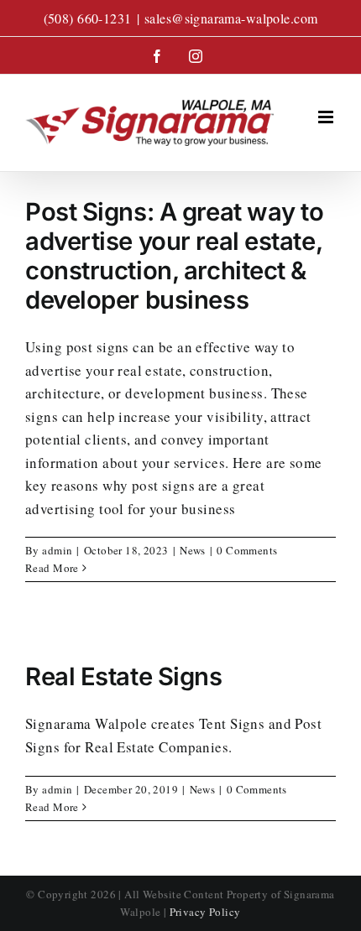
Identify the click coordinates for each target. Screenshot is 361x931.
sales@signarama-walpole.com (230, 18)
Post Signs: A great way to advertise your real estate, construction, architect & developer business (174, 256)
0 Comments (247, 550)
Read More (52, 567)
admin (57, 550)
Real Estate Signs (123, 676)
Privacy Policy (205, 911)
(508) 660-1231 (88, 18)
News (193, 550)
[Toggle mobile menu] (327, 117)
